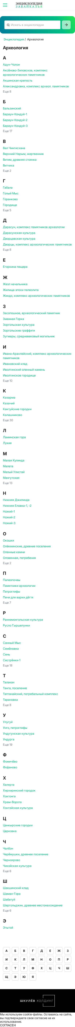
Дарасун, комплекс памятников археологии (34, 227)
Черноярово (11, 860)
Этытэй (8, 927)
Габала (8, 187)
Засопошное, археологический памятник (31, 313)
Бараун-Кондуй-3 (15, 126)
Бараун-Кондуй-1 (15, 114)
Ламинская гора (14, 437)
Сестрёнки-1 (11, 660)
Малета (8, 466)
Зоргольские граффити (19, 330)
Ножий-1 (9, 511)
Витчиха (8, 165)
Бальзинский (12, 108)
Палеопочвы (11, 580)
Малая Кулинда (13, 460)
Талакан (8, 682)
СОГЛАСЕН (8, 1025)
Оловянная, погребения (19, 558)
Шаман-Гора (12, 893)
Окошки (8, 540)
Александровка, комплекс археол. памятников (36, 86)
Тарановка (10, 699)
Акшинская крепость (17, 80)
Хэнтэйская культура (18, 808)
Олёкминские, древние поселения (27, 546)
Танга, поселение (15, 688)
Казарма (9, 397)
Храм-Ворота (12, 802)
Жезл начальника (15, 284)
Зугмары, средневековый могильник (29, 336)
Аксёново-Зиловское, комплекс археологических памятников (25, 72)
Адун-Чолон (11, 64)
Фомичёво (10, 761)
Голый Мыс (11, 193)
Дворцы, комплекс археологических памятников (37, 244)
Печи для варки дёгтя (18, 597)
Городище (10, 205)
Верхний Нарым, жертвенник (23, 154)
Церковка (10, 831)
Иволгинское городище (19, 375)
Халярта (8, 784)
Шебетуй (9, 899)
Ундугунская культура (18, 733)
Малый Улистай (14, 472)
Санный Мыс (12, 643)
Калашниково (12, 415)
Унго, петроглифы (15, 728)
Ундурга (8, 739)
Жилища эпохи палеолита (21, 290)
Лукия (7, 443)
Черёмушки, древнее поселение (25, 854)
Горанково (10, 199)
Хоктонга (9, 796)
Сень (6, 654)
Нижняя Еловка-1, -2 (17, 505)
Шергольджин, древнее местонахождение (32, 905)
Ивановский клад (15, 364)
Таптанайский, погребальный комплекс (30, 694)
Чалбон (8, 848)
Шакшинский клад (16, 888)
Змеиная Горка (13, 319)
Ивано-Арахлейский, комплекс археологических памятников (37, 356)
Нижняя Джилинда (16, 500)
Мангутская (11, 478)
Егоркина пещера (15, 266)
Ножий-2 (9, 517)
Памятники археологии (19, 586)
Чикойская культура (17, 866)
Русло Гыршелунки (16, 625)
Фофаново (10, 767)
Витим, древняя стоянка (20, 159)
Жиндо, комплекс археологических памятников (36, 295)
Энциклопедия (14, 39)
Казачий (9, 403)
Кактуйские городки (17, 409)
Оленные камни (14, 552)
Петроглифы (11, 591)
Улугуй (8, 722)
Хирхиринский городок (19, 790)
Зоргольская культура (18, 324)
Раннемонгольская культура (23, 619)
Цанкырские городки (18, 825)
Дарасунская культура (19, 233)
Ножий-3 (9, 523)
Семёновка (11, 648)
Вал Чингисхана (14, 148)
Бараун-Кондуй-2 (15, 120)
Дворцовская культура (19, 238)
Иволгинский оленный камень (24, 369)
